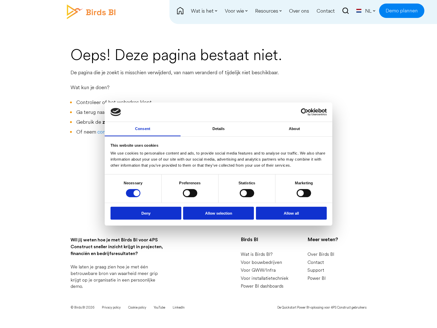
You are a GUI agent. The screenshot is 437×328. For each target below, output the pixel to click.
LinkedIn (179, 307)
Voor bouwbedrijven (261, 262)
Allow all (291, 213)
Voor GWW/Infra (258, 270)
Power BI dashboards (262, 286)
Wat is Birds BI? (257, 254)
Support (316, 270)
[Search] (345, 11)
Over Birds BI (321, 254)
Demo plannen (402, 10)
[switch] (190, 193)
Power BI (317, 278)
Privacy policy (111, 307)
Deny (145, 213)
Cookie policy (137, 307)
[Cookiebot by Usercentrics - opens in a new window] (304, 112)
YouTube (159, 307)
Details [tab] (218, 129)
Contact (316, 262)
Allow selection (218, 213)
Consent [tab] (142, 129)
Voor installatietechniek (264, 278)
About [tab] (294, 129)
